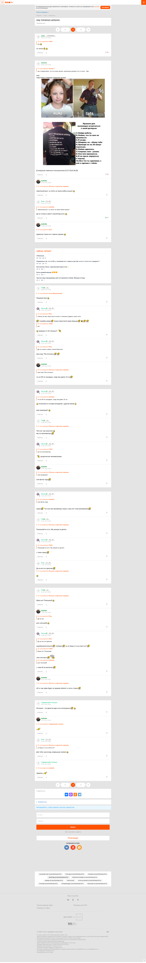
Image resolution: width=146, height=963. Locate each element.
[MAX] (71, 794)
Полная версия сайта (45, 905)
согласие (96, 6)
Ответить (40, 52)
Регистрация (73, 838)
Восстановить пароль (73, 832)
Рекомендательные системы (45, 952)
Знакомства (52, 15)
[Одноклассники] (75, 794)
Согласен (105, 7)
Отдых (45, 15)
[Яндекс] (73, 847)
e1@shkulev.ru (59, 947)
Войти (73, 827)
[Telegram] (79, 794)
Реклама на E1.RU (80, 905)
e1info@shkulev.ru (81, 949)
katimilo (44, 181)
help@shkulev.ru (50, 950)
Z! (44, 308)
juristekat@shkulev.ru (92, 949)
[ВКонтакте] (66, 794)
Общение (39, 15)
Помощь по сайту (43, 908)
